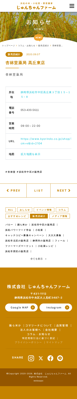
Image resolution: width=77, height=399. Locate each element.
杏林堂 (12, 171)
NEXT (62, 190)
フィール (60, 241)
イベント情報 (44, 209)
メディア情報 (60, 216)
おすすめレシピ (17, 216)
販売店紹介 (14, 54)
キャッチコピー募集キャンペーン (24, 235)
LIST (39, 190)
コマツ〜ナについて (38, 325)
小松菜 (39, 230)
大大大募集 (54, 235)
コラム (62, 209)
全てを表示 (38, 258)
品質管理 (62, 325)
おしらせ (25, 209)
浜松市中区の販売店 (30, 171)
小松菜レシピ (46, 246)
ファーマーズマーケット (19, 246)
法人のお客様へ (30, 330)
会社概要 (51, 330)
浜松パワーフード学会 (18, 230)
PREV (16, 190)
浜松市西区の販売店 (17, 251)
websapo (38, 380)
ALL (10, 209)
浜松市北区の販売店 (17, 241)
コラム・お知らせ (39, 334)
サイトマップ (54, 342)
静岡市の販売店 (42, 241)
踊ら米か (22, 225)
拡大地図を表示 (30, 154)
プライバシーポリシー (28, 342)
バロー (9, 225)
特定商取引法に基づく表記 (38, 338)
